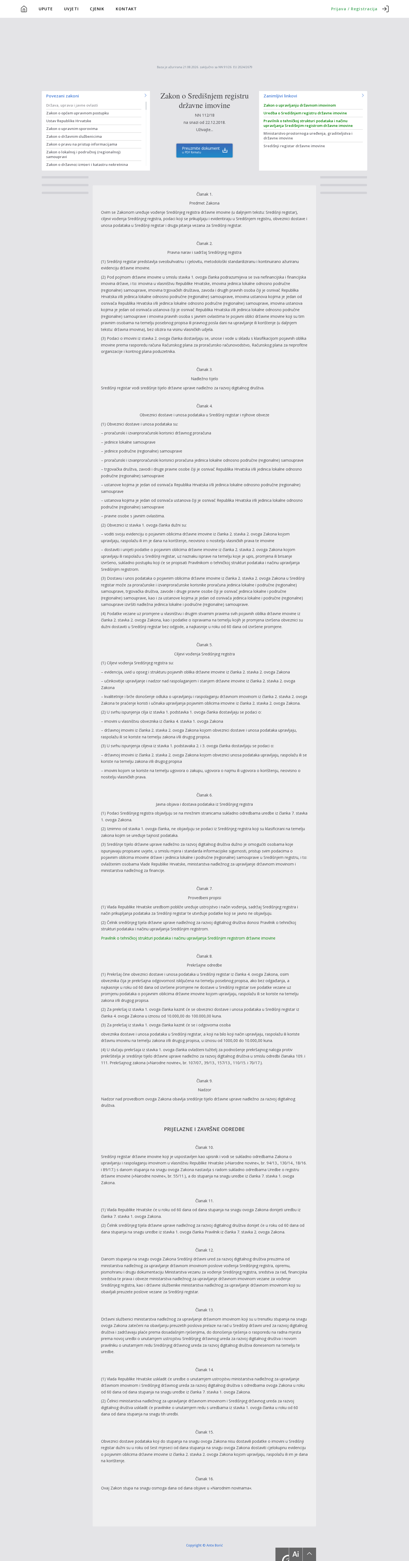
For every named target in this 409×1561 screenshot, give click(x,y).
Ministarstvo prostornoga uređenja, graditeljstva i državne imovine (308, 136)
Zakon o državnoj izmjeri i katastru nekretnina (87, 164)
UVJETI (71, 8)
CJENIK (97, 8)
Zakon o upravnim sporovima (72, 128)
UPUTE (46, 8)
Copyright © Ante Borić (204, 1545)
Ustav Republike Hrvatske (68, 120)
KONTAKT (126, 8)
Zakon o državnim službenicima (74, 136)
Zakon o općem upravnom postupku (77, 112)
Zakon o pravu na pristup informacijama (81, 144)
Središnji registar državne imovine (294, 145)
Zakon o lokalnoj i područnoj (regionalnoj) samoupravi (83, 154)
